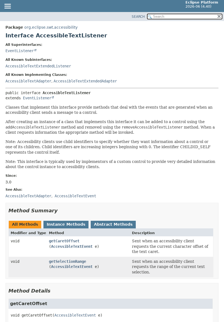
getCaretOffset (64, 241)
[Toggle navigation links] (7, 6)
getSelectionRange (67, 261)
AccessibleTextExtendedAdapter (85, 81)
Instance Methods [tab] (66, 224)
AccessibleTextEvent (72, 246)
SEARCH (138, 17)
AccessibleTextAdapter (28, 81)
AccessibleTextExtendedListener (38, 66)
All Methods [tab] (25, 224)
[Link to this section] (61, 210)
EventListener (19, 51)
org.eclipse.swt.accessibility (51, 27)
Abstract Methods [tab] (113, 224)
